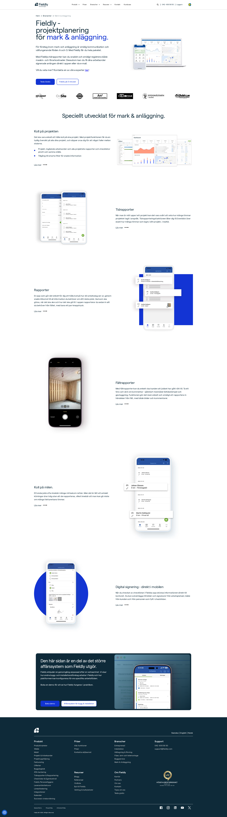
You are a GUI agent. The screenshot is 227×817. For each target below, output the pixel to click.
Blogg (76, 777)
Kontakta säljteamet (82, 752)
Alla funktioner (80, 746)
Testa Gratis (45, 82)
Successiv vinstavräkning (44, 799)
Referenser (78, 780)
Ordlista (77, 783)
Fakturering (39, 762)
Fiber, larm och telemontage (126, 756)
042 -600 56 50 (161, 746)
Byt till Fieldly (79, 787)
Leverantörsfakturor (42, 785)
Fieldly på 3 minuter (67, 82)
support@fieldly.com (163, 749)
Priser (85, 4)
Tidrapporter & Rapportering (46, 775)
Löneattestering (40, 789)
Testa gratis (119, 793)
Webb (36, 749)
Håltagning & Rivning (123, 752)
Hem (38, 16)
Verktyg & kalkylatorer (83, 790)
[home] (41, 4)
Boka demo (50, 704)
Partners (118, 780)
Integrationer (39, 792)
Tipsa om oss (119, 790)
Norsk (190, 733)
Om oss (117, 783)
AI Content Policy (61, 808)
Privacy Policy (49, 808)
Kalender (38, 795)
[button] (75, 4)
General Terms (38, 808)
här (87, 70)
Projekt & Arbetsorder (43, 756)
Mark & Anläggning (122, 762)
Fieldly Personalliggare (43, 782)
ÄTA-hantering (40, 772)
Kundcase (127, 4)
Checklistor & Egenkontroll (45, 779)
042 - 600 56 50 (168, 4)
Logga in (180, 4)
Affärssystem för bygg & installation (79, 704)
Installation (119, 749)
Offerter (37, 765)
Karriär (117, 777)
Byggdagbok (39, 769)
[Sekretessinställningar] (4, 812)
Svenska (174, 733)
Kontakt (117, 4)
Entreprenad (119, 746)
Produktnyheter (40, 746)
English (183, 733)
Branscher (47, 16)
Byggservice (119, 759)
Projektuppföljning (42, 759)
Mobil (36, 752)
